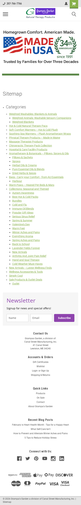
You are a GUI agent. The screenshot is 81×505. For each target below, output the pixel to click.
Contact (41, 402)
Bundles (17, 200)
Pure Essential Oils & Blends (28, 169)
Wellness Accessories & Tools (26, 271)
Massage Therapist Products (26, 141)
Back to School (21, 244)
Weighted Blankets (23, 121)
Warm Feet (18, 228)
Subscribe (64, 318)
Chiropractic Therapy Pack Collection (30, 145)
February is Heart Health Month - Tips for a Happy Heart (40, 424)
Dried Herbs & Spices (24, 173)
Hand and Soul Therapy (26, 259)
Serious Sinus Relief (23, 216)
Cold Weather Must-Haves (27, 263)
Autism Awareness (23, 192)
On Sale (40, 397)
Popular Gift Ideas (22, 212)
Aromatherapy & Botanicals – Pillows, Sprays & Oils (39, 153)
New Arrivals (19, 252)
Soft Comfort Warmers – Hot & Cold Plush (33, 129)
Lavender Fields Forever (26, 248)
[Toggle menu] (5, 14)
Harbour (17, 181)
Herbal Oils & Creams (24, 165)
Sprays (16, 161)
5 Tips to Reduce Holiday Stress (40, 437)
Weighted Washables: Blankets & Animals (33, 113)
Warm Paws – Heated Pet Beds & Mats (31, 184)
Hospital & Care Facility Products (28, 149)
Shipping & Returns (40, 375)
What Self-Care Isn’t (40, 429)
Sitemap (7, 502)
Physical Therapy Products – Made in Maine (34, 137)
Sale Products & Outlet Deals (25, 279)
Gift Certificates (40, 362)
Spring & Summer (22, 220)
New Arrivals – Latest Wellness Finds (30, 267)
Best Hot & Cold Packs (25, 196)
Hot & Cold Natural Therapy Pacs (28, 125)
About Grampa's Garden (40, 406)
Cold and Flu (19, 204)
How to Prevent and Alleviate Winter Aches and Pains (40, 433)
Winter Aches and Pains (26, 232)
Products (40, 393)
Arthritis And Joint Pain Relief (29, 255)
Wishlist (41, 366)
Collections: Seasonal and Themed (29, 188)
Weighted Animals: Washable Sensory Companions (41, 117)
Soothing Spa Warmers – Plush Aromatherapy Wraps (40, 133)
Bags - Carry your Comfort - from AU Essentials (36, 177)
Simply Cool (16, 275)
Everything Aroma (22, 236)
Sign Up (45, 370)
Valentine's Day (21, 224)
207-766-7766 (14, 3)
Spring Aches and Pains (26, 240)
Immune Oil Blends (23, 208)
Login (35, 370)
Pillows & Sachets (22, 157)
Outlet (15, 283)
